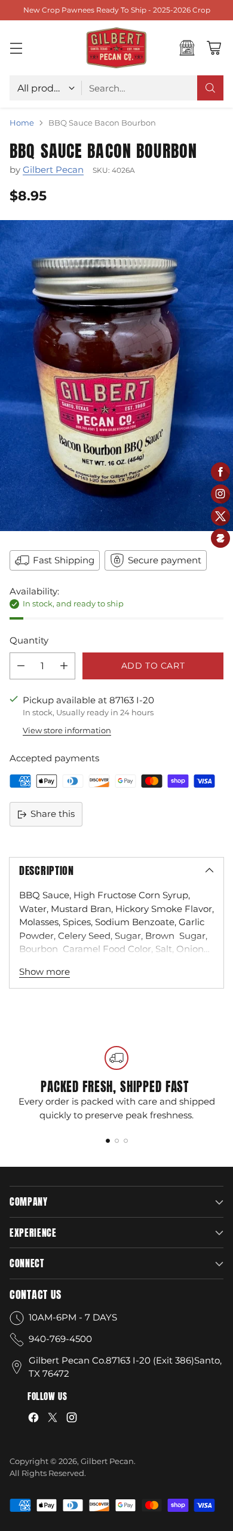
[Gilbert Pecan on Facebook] (33, 1419)
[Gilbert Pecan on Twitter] (52, 1419)
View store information (67, 730)
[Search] (210, 87)
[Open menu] (16, 48)
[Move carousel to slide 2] (117, 1141)
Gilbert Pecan (53, 169)
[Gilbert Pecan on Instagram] (72, 1419)
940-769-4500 (60, 1338)
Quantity (29, 640)
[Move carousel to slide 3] (126, 1141)
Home (22, 122)
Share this (52, 813)
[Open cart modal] (213, 48)
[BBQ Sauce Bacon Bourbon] (116, 375)
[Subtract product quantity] (21, 666)
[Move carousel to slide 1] (108, 1141)
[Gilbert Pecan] (116, 48)
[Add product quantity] (64, 666)
